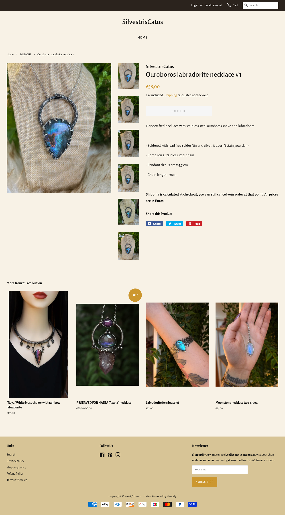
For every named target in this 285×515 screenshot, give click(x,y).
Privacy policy (15, 461)
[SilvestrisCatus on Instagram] (117, 455)
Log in (194, 5)
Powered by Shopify (164, 496)
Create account (213, 5)
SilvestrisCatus (142, 21)
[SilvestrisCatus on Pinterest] (110, 455)
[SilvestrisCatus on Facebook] (102, 455)
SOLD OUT (25, 54)
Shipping (171, 95)
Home (143, 37)
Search (11, 454)
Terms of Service (17, 480)
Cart (235, 5)
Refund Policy (15, 473)
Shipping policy (16, 467)
